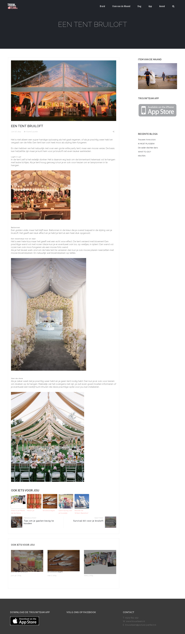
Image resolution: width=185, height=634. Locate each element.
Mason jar (30, 510)
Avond (162, 6)
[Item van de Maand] (157, 76)
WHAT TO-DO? (144, 152)
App (150, 6)
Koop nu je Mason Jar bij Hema (18, 511)
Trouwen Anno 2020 (147, 140)
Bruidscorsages (49, 510)
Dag (139, 6)
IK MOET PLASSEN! (146, 144)
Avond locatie (32, 132)
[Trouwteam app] (157, 109)
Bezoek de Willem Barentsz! (81, 511)
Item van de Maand (121, 6)
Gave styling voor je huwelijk (65, 511)
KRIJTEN (141, 156)
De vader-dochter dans (148, 148)
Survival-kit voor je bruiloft (88, 521)
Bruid (102, 6)
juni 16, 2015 (16, 132)
